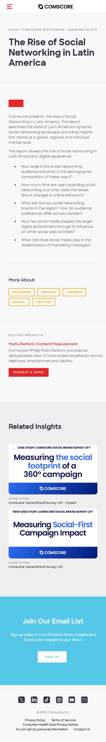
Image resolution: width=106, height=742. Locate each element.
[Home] (55, 6)
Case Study (19, 498)
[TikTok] (46, 701)
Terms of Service (63, 720)
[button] (9, 6)
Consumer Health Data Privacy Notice (50, 725)
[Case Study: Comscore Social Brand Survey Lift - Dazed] (53, 469)
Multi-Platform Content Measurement (43, 344)
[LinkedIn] (34, 701)
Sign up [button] (52, 657)
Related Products (26, 335)
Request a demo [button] (29, 372)
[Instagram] (59, 701)
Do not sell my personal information (42, 729)
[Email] (84, 701)
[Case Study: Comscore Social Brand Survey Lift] (53, 533)
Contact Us (82, 729)
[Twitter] (21, 701)
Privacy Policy (35, 720)
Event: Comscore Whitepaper (37, 29)
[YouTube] (72, 701)
